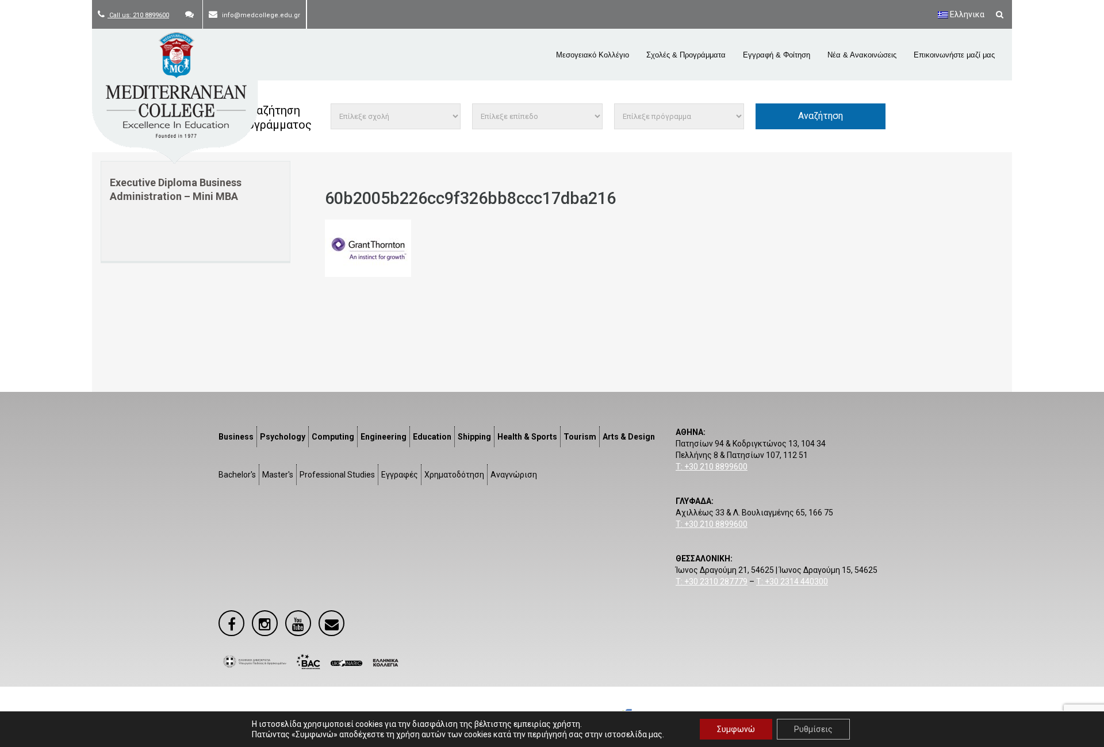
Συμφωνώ (736, 729)
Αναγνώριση (513, 474)
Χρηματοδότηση (454, 474)
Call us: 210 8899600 (138, 15)
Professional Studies (337, 474)
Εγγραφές (399, 474)
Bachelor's (237, 474)
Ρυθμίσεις (813, 729)
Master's (277, 474)
